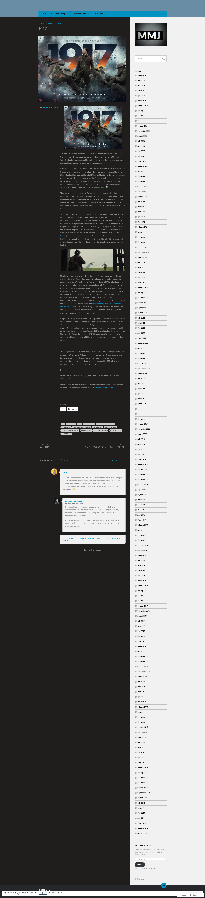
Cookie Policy (43, 894)
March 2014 (141, 823)
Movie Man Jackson (100, 430)
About (43, 14)
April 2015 (141, 757)
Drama (41, 23)
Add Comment (117, 461)
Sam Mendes (66, 433)
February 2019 (142, 525)
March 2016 (141, 702)
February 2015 (142, 768)
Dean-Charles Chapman (81, 427)
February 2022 (142, 343)
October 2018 (142, 545)
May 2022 (141, 328)
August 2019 (142, 495)
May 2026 (141, 91)
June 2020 (141, 444)
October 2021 (142, 363)
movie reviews (115, 430)
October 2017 (142, 606)
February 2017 (142, 646)
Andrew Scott (89, 424)
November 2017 (143, 601)
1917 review (71, 424)
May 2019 (141, 510)
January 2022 (142, 348)
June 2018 (141, 565)
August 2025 (142, 136)
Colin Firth (66, 427)
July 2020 (141, 439)
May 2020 (141, 449)
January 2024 (142, 232)
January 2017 (142, 651)
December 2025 (143, 116)
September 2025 (143, 131)
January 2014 (142, 833)
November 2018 (143, 540)
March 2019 (141, 520)
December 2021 (143, 353)
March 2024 (141, 222)
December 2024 (143, 176)
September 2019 (143, 490)
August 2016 (142, 677)
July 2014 (141, 803)
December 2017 (143, 596)
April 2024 (141, 217)
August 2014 (142, 798)
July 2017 (141, 621)
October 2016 (142, 667)
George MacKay (110, 427)
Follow (139, 865)
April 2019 (141, 515)
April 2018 (141, 576)
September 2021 (143, 368)
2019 (79, 424)
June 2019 (141, 505)
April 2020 (141, 454)
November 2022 (143, 298)
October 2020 (142, 424)
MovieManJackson (74, 501)
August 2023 (142, 257)
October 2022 (142, 303)
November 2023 (143, 242)
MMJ (48, 890)
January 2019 (142, 530)
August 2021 (142, 373)
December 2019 (143, 475)
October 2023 (142, 247)
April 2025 (141, 156)
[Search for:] (151, 58)
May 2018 (141, 571)
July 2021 (141, 378)
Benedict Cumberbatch (105, 424)
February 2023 (142, 288)
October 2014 (142, 788)
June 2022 (141, 323)
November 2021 (143, 358)
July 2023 (141, 262)
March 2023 (141, 283)
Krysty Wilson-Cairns (70, 430)
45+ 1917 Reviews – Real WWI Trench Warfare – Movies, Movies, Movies (93, 539)
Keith (65, 472)
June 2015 (141, 747)
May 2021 (141, 389)
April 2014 (141, 818)
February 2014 (142, 828)
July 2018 (141, 560)
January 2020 (142, 470)
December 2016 (143, 656)
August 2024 (142, 197)
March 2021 (141, 399)
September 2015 (143, 732)
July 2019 (141, 500)
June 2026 (141, 86)
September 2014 (143, 793)
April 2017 (141, 636)
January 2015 (142, 773)
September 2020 (143, 429)
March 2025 (141, 161)
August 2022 (142, 313)
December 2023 (143, 237)
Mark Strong (86, 430)
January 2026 (142, 111)
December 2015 (143, 717)
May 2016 (141, 692)
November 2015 (143, 722)
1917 (63, 424)
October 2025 (142, 126)
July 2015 (141, 742)
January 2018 (142, 591)
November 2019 (143, 480)
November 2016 (143, 661)
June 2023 (141, 267)
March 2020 (141, 459)
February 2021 (142, 404)
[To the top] (164, 885)
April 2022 (141, 333)
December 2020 (143, 414)
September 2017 (143, 611)
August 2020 (142, 434)
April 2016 (141, 697)
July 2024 (141, 202)
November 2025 (143, 121)
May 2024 (141, 212)
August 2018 (142, 555)
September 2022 (143, 308)
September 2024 (143, 192)
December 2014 (143, 778)
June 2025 (141, 146)
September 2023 (143, 252)
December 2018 (143, 535)
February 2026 (142, 106)
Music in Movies (79, 14)
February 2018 (142, 586)
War (59, 23)
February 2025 (142, 166)
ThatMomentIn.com (104, 388)
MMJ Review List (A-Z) (59, 14)
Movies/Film (51, 23)
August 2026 (142, 75)
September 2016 (143, 672)
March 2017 (141, 641)
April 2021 (141, 394)
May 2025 (141, 151)
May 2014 (141, 813)
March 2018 (141, 581)
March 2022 (141, 338)
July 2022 (141, 318)
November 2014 (143, 783)
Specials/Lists (97, 14)
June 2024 (141, 207)
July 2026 (141, 80)
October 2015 (142, 727)
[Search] (163, 58)
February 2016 (142, 707)
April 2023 (141, 277)
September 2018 (143, 550)
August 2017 (142, 616)
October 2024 (142, 187)
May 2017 (141, 631)
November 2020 (143, 419)
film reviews (97, 427)
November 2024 (143, 182)
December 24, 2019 (50, 107)
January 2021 (142, 409)
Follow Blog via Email (144, 845)
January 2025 (142, 171)
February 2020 (142, 464)
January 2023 (142, 293)
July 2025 (141, 141)
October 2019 (142, 485)
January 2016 (142, 712)
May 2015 (141, 752)
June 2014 (141, 808)
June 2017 (141, 626)
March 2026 (141, 101)
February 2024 (142, 227)
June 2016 (141, 687)
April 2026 (141, 96)
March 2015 (141, 762)
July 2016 (141, 682)
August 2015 (142, 737)
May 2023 (141, 272)
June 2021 (141, 384)
